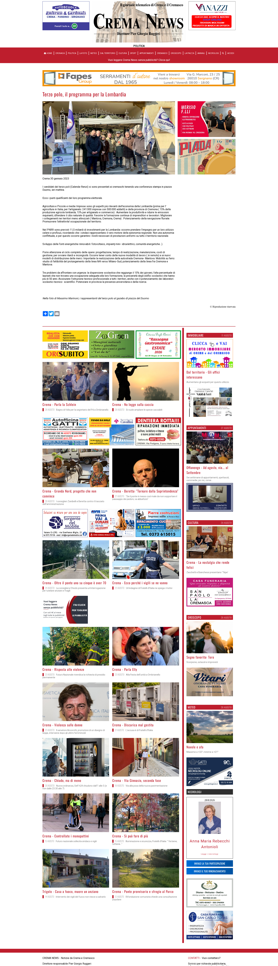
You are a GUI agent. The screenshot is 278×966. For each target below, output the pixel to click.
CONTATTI (194, 953)
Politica (72, 53)
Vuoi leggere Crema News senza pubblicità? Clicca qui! (139, 59)
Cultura (123, 53)
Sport (133, 53)
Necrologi (213, 53)
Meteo (93, 53)
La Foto (83, 53)
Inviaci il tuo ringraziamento (210, 866)
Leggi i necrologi (209, 849)
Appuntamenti (146, 53)
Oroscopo (176, 53)
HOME (49, 53)
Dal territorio (107, 53)
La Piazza (189, 53)
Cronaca (60, 53)
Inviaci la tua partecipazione (209, 858)
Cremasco (162, 53)
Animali (201, 53)
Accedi (230, 53)
